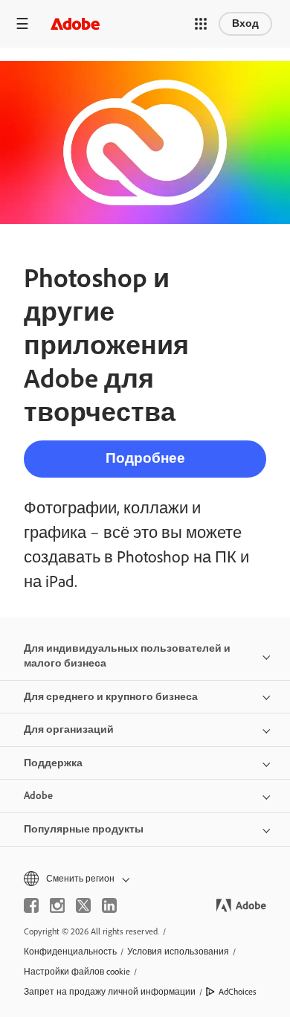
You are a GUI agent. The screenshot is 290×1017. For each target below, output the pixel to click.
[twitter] (83, 905)
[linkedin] (109, 905)
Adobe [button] (38, 795)
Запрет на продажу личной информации (110, 991)
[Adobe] (75, 23)
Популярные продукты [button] (84, 829)
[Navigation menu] (22, 23)
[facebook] (31, 905)
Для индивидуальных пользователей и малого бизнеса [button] (127, 656)
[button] (201, 24)
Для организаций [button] (69, 729)
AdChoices (238, 991)
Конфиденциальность (70, 951)
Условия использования (178, 951)
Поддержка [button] (53, 763)
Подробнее (145, 457)
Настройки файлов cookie (77, 971)
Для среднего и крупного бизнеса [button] (111, 696)
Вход (245, 23)
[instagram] (57, 905)
